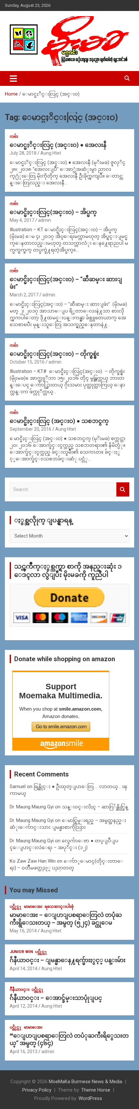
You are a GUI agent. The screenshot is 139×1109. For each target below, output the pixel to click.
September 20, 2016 (30, 429)
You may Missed (33, 890)
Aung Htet (50, 153)
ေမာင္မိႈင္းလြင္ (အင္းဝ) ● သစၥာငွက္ (59, 420)
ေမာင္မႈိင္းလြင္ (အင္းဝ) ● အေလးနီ (58, 144)
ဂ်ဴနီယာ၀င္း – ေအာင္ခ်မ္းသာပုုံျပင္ (56, 997)
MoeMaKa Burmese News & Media (85, 1081)
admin (44, 220)
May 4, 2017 (22, 220)
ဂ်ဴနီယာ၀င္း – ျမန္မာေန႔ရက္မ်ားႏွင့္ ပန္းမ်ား (67, 960)
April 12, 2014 (23, 1006)
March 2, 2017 (24, 294)
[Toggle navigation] (13, 78)
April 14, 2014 (23, 968)
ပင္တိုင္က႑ (16, 906)
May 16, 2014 (23, 930)
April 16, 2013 (23, 1051)
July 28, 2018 (23, 153)
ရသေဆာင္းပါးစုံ (59, 906)
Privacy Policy (36, 1090)
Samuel (18, 786)
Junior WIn (21, 952)
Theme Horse (95, 1090)
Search (122, 489)
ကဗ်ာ (14, 136)
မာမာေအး (33, 906)
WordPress (90, 1098)
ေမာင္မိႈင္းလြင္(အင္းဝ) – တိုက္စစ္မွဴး (54, 353)
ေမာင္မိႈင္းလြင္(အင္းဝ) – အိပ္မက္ (53, 212)
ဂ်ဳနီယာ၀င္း (19, 989)
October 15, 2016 (27, 362)
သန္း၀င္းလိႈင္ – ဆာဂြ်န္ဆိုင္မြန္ (95, 807)
